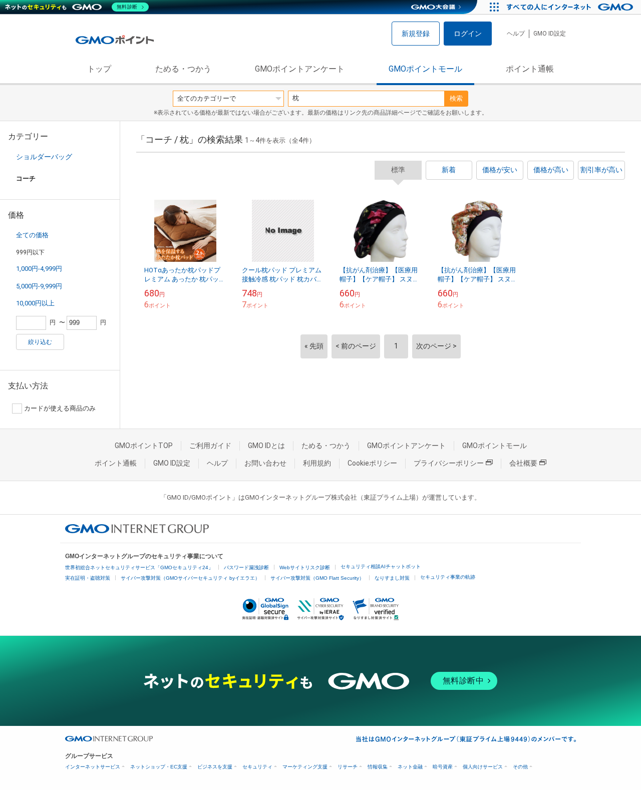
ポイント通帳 (530, 69)
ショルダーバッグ (44, 157)
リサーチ (348, 766)
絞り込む (40, 341)
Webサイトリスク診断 (304, 567)
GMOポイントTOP (144, 446)
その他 (520, 766)
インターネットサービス (92, 766)
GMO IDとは (266, 446)
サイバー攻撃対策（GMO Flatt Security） (317, 578)
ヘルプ (516, 33)
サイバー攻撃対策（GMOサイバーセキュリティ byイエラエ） (190, 578)
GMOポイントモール (425, 69)
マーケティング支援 (305, 766)
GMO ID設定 (549, 33)
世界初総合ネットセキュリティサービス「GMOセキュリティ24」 (139, 567)
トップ (99, 69)
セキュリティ (257, 766)
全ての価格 (32, 235)
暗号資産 (443, 766)
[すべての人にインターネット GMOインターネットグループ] (571, 7)
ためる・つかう (183, 69)
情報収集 (378, 766)
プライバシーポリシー (449, 463)
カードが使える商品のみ (60, 408)
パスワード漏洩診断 (246, 567)
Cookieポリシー (372, 463)
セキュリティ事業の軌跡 (447, 577)
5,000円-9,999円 (39, 286)
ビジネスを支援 (214, 766)
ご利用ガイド (210, 446)
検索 (456, 98)
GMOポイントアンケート (300, 69)
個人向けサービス (483, 766)
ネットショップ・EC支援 (158, 766)
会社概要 (523, 463)
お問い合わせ (265, 463)
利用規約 (317, 463)
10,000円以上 (35, 303)
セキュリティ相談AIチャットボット (381, 566)
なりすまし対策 (392, 578)
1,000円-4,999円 (39, 268)
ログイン (468, 34)
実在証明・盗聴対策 (87, 578)
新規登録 (416, 34)
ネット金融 (410, 766)
